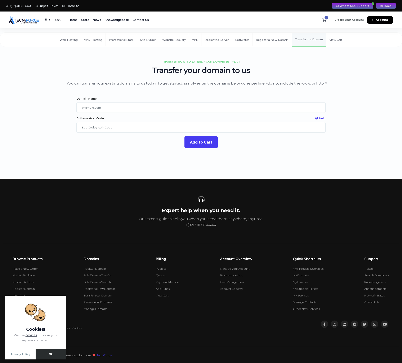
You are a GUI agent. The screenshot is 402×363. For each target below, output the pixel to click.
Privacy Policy (20, 354)
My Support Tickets (305, 288)
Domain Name (86, 98)
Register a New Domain (272, 39)
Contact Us (72, 6)
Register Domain (24, 288)
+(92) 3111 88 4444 (20, 6)
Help (322, 118)
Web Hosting (69, 39)
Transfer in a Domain (309, 39)
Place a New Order (25, 268)
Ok (51, 354)
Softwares (242, 39)
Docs (388, 6)
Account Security (231, 288)
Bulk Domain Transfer (98, 275)
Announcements (375, 288)
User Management (232, 282)
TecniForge (104, 355)
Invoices (161, 268)
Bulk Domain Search (97, 282)
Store (85, 20)
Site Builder (148, 39)
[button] (53, 20)
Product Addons (23, 282)
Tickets (368, 268)
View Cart (335, 39)
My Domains (301, 275)
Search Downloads (376, 275)
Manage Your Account (235, 268)
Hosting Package (24, 275)
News (97, 20)
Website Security (174, 39)
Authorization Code (201, 118)
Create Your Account (349, 19)
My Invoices (300, 282)
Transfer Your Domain (98, 295)
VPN (195, 39)
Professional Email (121, 39)
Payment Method (167, 282)
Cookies (76, 328)
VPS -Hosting (93, 39)
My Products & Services (308, 268)
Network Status (374, 295)
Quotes (161, 275)
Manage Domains (95, 308)
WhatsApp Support (354, 6)
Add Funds (163, 288)
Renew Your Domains (98, 302)
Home (73, 20)
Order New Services (306, 308)
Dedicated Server (217, 39)
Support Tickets (48, 6)
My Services (301, 295)
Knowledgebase (117, 20)
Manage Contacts (304, 302)
